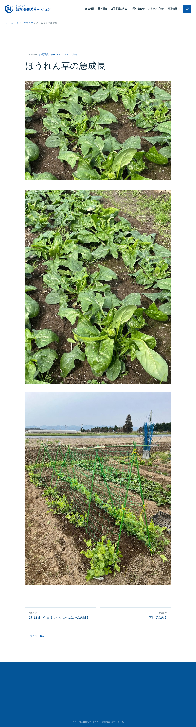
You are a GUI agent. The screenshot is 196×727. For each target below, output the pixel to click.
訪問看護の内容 (119, 8)
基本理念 (102, 8)
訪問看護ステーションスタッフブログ (58, 54)
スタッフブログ (156, 8)
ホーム (9, 23)
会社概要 (89, 8)
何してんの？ (158, 615)
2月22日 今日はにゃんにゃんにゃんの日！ (60, 615)
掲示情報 (172, 8)
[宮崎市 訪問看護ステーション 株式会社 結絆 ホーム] (28, 9)
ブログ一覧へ (37, 636)
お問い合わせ (138, 8)
